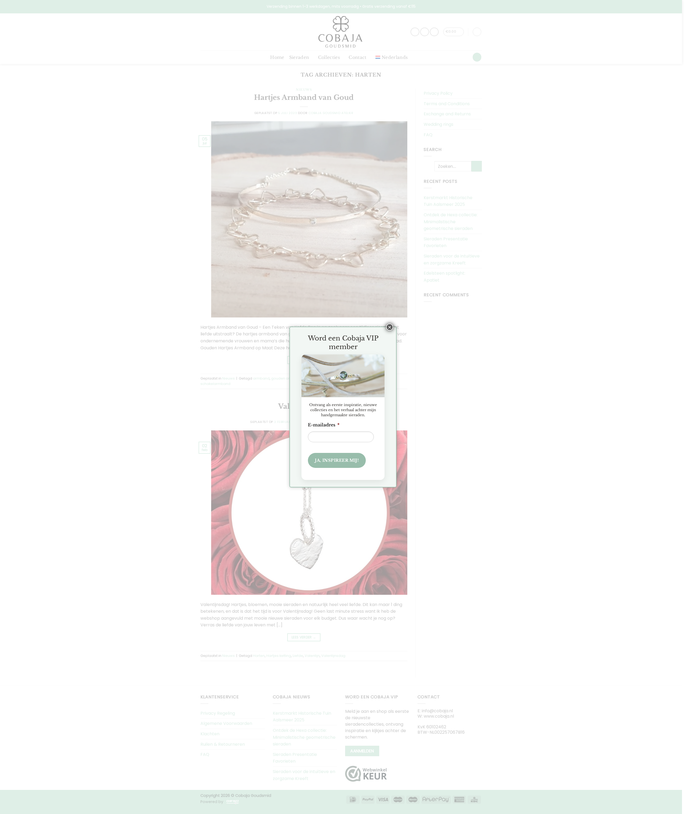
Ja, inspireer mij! (337, 460)
